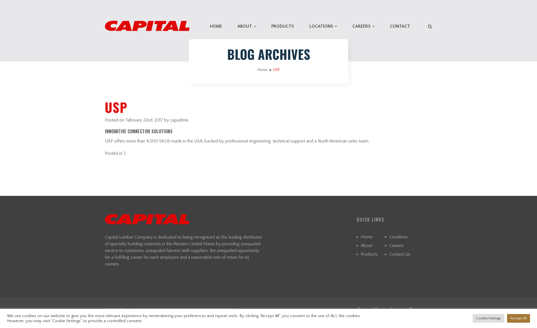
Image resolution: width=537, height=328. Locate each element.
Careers (362, 26)
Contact (400, 26)
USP (116, 107)
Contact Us (399, 254)
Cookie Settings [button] (488, 318)
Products (282, 26)
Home (216, 26)
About (245, 26)
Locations (321, 26)
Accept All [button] (518, 318)
